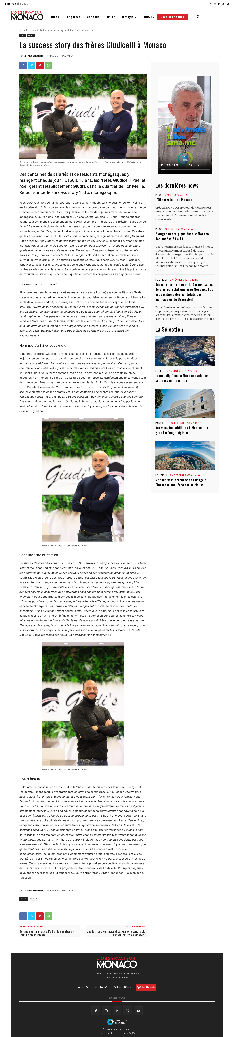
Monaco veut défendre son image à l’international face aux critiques (180, 482)
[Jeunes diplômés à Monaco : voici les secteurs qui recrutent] (185, 351)
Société (40, 30)
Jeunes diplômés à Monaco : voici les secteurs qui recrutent (182, 378)
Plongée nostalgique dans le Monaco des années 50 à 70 (182, 236)
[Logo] (27, 15)
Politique (161, 280)
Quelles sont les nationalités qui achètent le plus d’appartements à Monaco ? (117, 933)
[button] (198, 17)
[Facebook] (211, 4)
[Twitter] (223, 4)
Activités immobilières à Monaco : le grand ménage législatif (181, 430)
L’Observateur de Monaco (173, 199)
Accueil (23, 30)
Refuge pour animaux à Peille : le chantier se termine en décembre (46, 933)
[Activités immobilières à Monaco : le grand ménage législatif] (185, 403)
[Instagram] (215, 4)
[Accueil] (117, 1022)
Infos (31, 30)
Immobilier (162, 423)
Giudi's (33, 898)
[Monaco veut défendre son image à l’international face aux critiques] (185, 455)
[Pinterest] (40, 65)
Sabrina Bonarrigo (33, 55)
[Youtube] (227, 4)
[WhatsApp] (48, 65)
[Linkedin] (219, 4)
